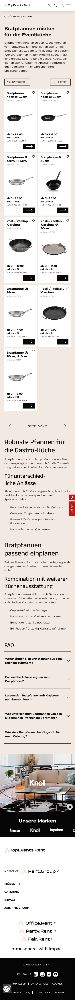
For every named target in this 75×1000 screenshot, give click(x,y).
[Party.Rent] (37, 931)
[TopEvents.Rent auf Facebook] (49, 974)
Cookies (57, 984)
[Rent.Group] (40, 871)
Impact (9, 899)
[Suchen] (62, 5)
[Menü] (68, 5)
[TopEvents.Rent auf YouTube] (55, 974)
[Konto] (49, 5)
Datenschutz (39, 984)
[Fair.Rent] (38, 939)
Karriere (15, 992)
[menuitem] (15, 426)
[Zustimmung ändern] (7, 988)
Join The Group (16, 907)
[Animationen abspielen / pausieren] (70, 807)
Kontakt (45, 628)
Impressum (19, 984)
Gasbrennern (44, 529)
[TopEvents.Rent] (17, 5)
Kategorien (19, 82)
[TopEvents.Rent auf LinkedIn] (36, 974)
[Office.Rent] (37, 923)
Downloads (42, 992)
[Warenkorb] (55, 5)
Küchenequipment (20, 16)
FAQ (27, 992)
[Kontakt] (72, 497)
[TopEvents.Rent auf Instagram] (42, 974)
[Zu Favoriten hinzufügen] (33, 92)
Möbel (9, 883)
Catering (11, 891)
